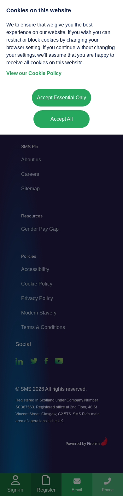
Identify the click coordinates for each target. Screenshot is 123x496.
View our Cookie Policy (34, 73)
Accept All (61, 119)
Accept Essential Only (61, 97)
